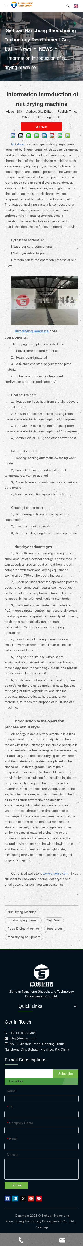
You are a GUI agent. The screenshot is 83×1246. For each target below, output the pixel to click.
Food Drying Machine (23, 928)
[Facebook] (7, 1198)
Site (58, 117)
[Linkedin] (15, 1198)
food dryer (54, 928)
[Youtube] (31, 1198)
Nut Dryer (54, 920)
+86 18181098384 (22, 1033)
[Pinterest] (39, 1198)
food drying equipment (24, 937)
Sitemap (42, 1227)
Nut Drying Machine (22, 912)
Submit (17, 1185)
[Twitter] (23, 1198)
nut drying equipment (23, 920)
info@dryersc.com (23, 1038)
